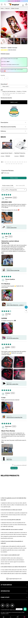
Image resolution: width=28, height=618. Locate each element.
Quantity (3, 75)
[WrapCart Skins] (14, 4)
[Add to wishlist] (11, 141)
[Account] (10, 617)
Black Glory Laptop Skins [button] (12, 384)
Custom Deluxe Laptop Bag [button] (13, 270)
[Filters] (7, 189)
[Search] (5, 4)
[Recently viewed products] (26, 307)
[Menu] (1, 4)
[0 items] (26, 4)
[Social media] (26, 310)
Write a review (14, 178)
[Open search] (3, 189)
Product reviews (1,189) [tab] (7, 185)
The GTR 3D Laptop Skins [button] (12, 338)
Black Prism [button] (9, 459)
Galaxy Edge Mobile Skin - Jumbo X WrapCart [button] (15, 305)
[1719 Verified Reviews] (14, 117)
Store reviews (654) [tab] (20, 185)
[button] (26, 313)
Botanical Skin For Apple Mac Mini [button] (14, 417)
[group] (4, 41)
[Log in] (23, 5)
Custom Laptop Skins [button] (12, 227)
